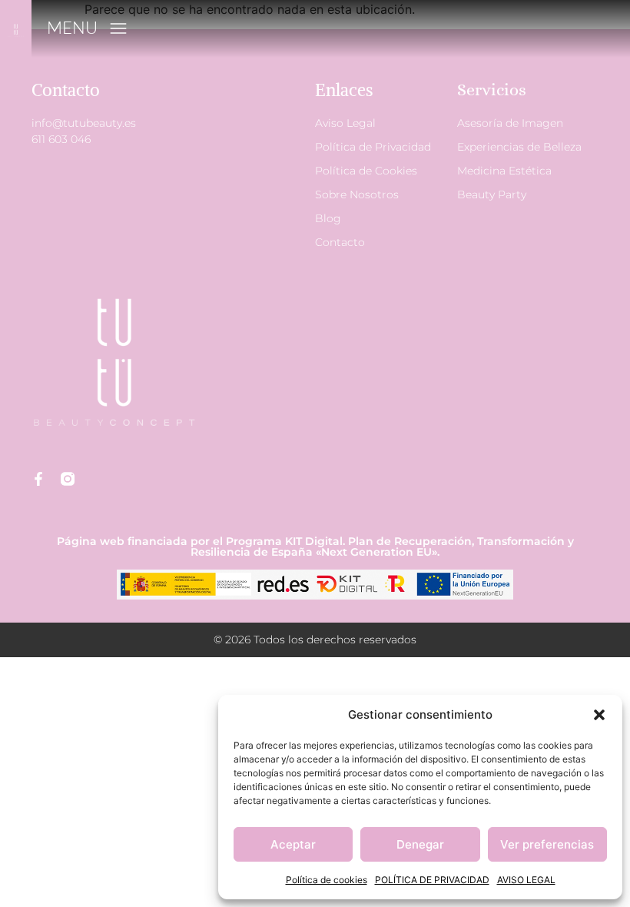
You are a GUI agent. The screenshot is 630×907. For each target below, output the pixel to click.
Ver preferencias (547, 844)
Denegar (420, 844)
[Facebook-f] (38, 479)
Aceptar (293, 844)
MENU (72, 27)
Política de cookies (326, 879)
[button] (599, 715)
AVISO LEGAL (526, 879)
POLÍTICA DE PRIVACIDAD (432, 879)
